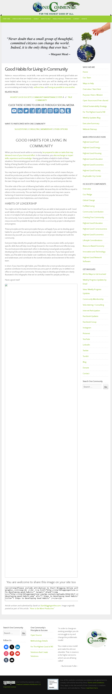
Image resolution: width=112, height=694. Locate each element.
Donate (84, 19)
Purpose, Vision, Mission (93, 95)
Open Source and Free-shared (95, 101)
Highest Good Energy (91, 148)
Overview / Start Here (92, 89)
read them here (92, 688)
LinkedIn (86, 345)
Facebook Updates (90, 316)
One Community (56, 8)
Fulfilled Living (89, 206)
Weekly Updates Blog (91, 118)
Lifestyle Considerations (92, 240)
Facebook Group (89, 322)
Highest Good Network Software (92, 259)
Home (85, 72)
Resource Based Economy (93, 246)
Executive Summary (91, 123)
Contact (76, 19)
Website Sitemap (90, 129)
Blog (84, 362)
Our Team (87, 78)
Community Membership (93, 299)
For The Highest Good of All (94, 112)
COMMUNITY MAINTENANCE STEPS (47, 97)
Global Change (89, 200)
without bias (39, 87)
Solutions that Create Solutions (39, 654)
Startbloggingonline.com (50, 606)
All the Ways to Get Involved (94, 274)
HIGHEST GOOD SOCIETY (20, 97)
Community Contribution (93, 212)
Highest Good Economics (93, 165)
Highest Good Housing (92, 153)
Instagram (87, 328)
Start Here (6, 19)
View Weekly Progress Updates (92, 291)
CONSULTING (34, 129)
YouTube (86, 339)
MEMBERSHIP (46, 129)
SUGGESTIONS (21, 129)
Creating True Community (93, 217)
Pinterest (86, 333)
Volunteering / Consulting (93, 305)
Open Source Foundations (21, 19)
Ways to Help (45, 19)
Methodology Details (39, 641)
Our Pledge (87, 195)
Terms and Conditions (96, 683)
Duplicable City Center (92, 176)
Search (36, 19)
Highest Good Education (93, 159)
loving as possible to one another (61, 87)
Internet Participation (91, 311)
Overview (87, 189)
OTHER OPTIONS (61, 129)
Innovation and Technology (94, 252)
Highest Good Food (91, 142)
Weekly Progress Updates (62, 19)
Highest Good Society (92, 171)
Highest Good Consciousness (95, 229)
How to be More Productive (41, 608)
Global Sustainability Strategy (95, 106)
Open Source (36, 635)
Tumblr (86, 356)
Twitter (86, 351)
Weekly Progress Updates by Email (94, 282)
